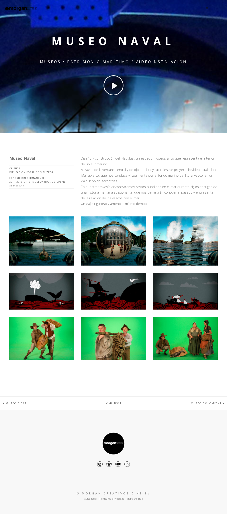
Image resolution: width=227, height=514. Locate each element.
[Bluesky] (109, 464)
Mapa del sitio (135, 498)
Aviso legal (90, 498)
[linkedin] (127, 464)
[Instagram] (100, 464)
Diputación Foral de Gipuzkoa (31, 172)
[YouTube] (118, 464)
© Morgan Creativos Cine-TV (113, 493)
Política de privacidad (111, 498)
